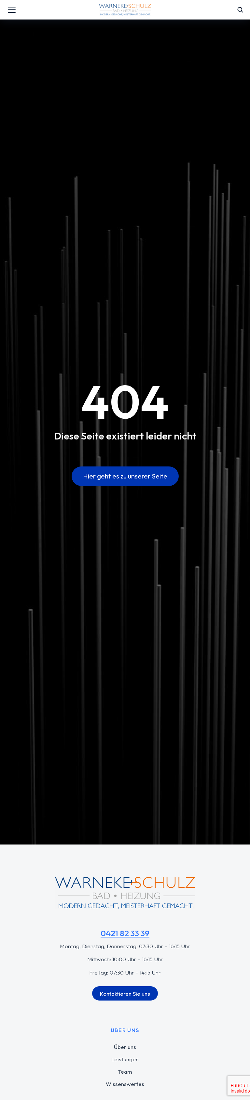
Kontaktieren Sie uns (125, 993)
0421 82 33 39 (125, 933)
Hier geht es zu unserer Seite (125, 476)
